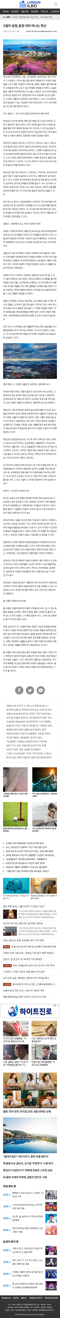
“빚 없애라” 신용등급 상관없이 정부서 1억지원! (26, 741)
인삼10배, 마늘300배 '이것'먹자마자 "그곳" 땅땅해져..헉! (30, 721)
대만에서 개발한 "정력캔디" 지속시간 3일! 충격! (26, 867)
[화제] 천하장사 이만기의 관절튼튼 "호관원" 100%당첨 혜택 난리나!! (30, 733)
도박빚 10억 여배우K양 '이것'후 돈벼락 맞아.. (25, 843)
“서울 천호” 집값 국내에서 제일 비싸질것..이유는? (27, 871)
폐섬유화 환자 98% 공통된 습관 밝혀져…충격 (26, 729)
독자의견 (16, 1298)
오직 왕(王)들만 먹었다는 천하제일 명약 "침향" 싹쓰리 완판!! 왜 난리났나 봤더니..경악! (30, 717)
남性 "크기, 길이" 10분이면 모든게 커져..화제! (26, 745)
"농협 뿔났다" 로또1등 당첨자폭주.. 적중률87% (26, 859)
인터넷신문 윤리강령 (51, 1298)
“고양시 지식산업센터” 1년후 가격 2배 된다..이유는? (29, 753)
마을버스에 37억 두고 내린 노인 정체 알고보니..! (27, 705)
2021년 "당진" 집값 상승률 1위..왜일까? (23, 749)
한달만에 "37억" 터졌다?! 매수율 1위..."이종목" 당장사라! (30, 725)
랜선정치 (14, 11)
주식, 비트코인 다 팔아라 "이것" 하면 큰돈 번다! (26, 847)
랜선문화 (34, 11)
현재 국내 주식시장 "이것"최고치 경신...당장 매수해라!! (29, 851)
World (6, 11)
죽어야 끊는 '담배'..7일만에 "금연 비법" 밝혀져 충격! (28, 757)
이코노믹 (44, 11)
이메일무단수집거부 (35, 1298)
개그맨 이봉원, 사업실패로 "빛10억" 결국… (24, 737)
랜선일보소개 (6, 1298)
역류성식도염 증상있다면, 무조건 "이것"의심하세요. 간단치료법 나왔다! (30, 713)
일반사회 (24, 11)
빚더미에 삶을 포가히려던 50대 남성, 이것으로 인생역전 (30, 709)
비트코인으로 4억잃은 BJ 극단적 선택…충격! (25, 863)
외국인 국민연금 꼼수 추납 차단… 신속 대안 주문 (32, 16)
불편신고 (24, 1298)
